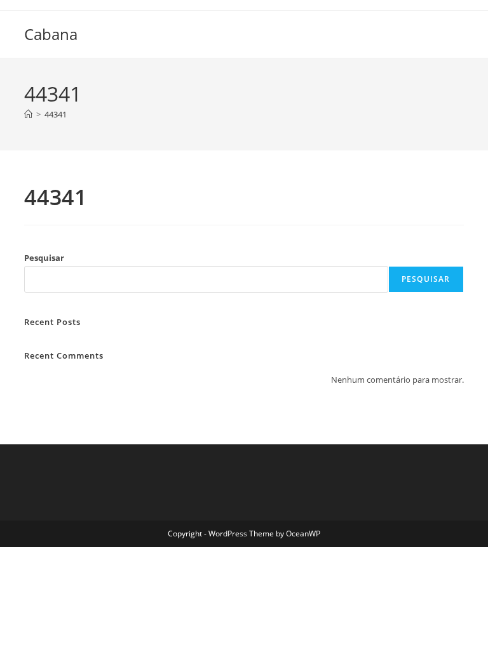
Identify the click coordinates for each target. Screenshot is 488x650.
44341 (55, 114)
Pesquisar (44, 257)
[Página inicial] (28, 114)
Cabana (51, 33)
